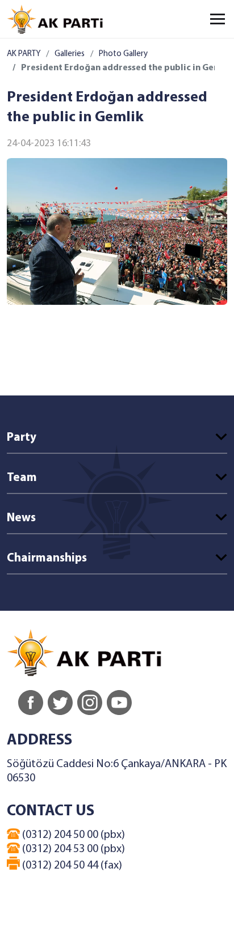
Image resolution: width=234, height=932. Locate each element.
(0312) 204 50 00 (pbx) (72, 835)
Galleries (70, 54)
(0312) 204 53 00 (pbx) (72, 849)
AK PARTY (23, 54)
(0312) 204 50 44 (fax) (71, 865)
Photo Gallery (123, 54)
